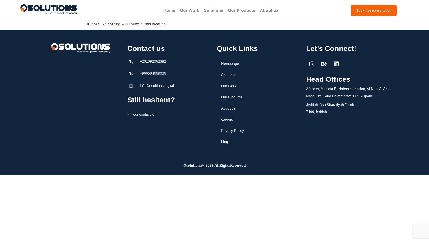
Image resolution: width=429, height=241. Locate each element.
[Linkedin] (336, 63)
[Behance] (324, 63)
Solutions (213, 10)
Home (169, 10)
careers (227, 119)
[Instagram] (311, 63)
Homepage (230, 64)
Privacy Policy (232, 131)
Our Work (189, 10)
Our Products (241, 10)
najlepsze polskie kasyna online (152, 124)
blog (224, 142)
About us (269, 10)
